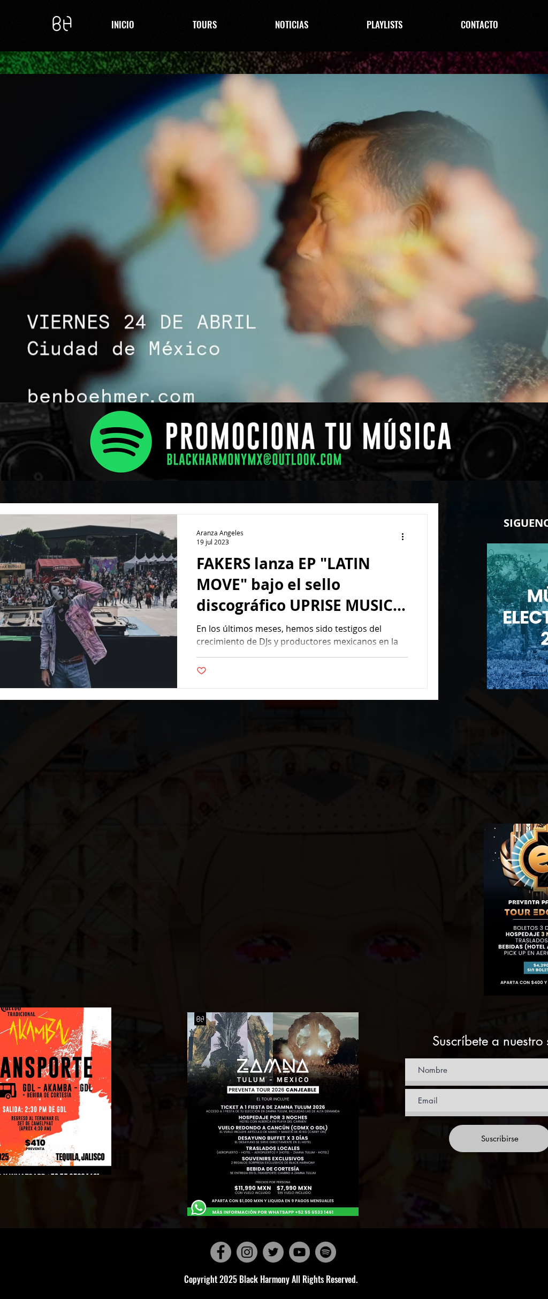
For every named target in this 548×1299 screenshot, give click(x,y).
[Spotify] (325, 1252)
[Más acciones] (406, 537)
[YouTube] (299, 1252)
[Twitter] (273, 1252)
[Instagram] (247, 1252)
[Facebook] (220, 1252)
